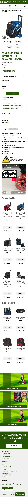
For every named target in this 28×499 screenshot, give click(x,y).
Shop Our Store (7, 10)
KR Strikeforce (6, 122)
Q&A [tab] (16, 129)
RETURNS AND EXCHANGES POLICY (8, 456)
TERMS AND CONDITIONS (6, 451)
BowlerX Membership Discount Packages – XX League (13, 104)
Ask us (11, 62)
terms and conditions (9, 99)
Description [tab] (5, 129)
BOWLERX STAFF (5, 469)
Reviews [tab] (11, 129)
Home (3, 10)
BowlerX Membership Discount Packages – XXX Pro (13, 107)
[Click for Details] (21, 1)
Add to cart (12, 93)
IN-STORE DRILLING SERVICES (7, 466)
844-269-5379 (5, 476)
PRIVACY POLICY (4, 461)
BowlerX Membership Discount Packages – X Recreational (12, 106)
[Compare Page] (9, 114)
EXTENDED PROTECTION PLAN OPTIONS (8, 459)
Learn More (14, 446)
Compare (6, 114)
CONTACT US (4, 464)
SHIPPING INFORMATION (6, 453)
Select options (7, 227)
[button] (24, 17)
